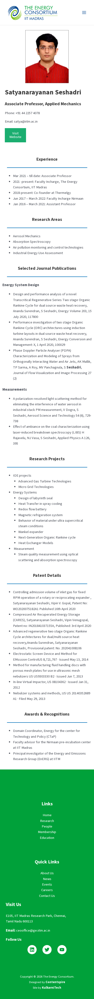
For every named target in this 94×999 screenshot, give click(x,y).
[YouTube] (62, 949)
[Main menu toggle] (84, 12)
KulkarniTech (51, 988)
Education (47, 837)
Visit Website (15, 135)
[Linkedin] (32, 949)
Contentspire (55, 982)
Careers (47, 890)
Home (47, 815)
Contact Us (47, 895)
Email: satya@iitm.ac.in (21, 121)
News (47, 878)
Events (47, 884)
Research (47, 820)
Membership (47, 832)
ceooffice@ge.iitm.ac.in (33, 930)
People (47, 826)
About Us (47, 873)
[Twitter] (47, 949)
